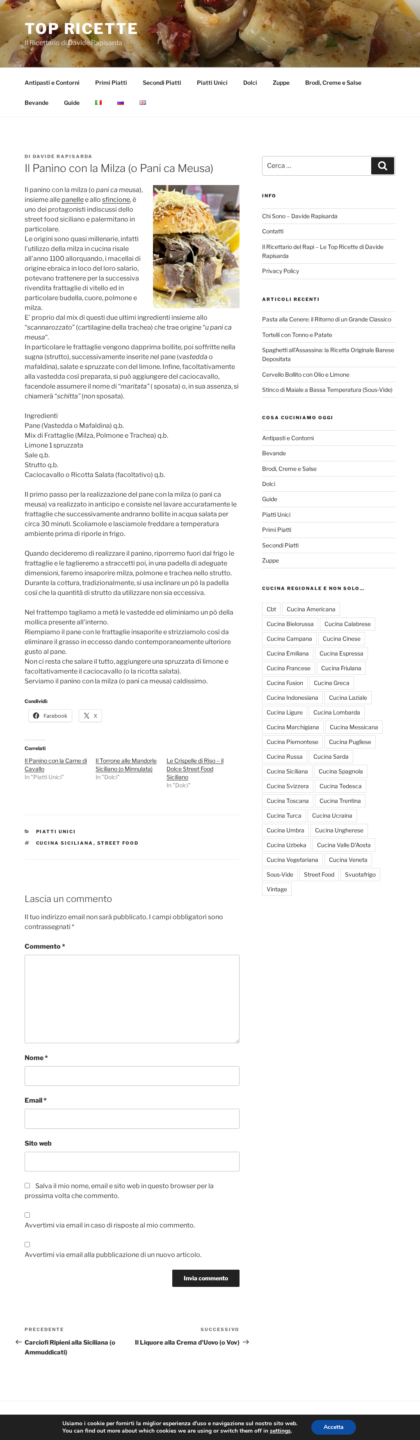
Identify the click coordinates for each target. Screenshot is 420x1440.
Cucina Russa (285, 756)
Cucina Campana (289, 638)
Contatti (272, 231)
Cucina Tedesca (341, 785)
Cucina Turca (284, 815)
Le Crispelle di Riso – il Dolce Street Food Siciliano (195, 768)
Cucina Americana (311, 609)
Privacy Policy (280, 270)
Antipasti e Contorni (52, 82)
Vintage (277, 889)
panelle (73, 199)
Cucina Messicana (354, 726)
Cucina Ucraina (332, 815)
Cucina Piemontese (292, 741)
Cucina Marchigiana (293, 726)
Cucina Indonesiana (292, 697)
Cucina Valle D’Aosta (344, 844)
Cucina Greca (331, 682)
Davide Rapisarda (63, 156)
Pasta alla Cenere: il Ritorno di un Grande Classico (326, 319)
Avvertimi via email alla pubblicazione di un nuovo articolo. (113, 1255)
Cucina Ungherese (339, 830)
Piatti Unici (212, 82)
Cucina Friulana (341, 668)
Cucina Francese (288, 668)
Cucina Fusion (285, 682)
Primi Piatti (111, 82)
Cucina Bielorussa (290, 623)
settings (280, 1431)
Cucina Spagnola (341, 771)
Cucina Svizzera (288, 785)
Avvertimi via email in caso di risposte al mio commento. (110, 1225)
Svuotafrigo (360, 874)
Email (36, 1100)
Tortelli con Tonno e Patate (297, 334)
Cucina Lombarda (336, 712)
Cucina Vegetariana (292, 859)
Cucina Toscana (288, 800)
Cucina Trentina (340, 800)
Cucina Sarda (331, 756)
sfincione (116, 199)
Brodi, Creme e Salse (333, 82)
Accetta (334, 1427)
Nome (36, 1058)
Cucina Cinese (342, 638)
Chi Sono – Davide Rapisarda (300, 215)
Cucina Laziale (348, 697)
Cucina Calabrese (347, 623)
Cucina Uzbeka (286, 844)
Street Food (118, 843)
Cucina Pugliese (350, 741)
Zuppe (281, 82)
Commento (45, 946)
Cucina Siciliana (65, 843)
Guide (72, 102)
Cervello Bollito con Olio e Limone (305, 374)
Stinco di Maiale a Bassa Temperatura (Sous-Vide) (327, 389)
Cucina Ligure (285, 712)
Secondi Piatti (162, 82)
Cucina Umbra (285, 830)
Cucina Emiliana (288, 653)
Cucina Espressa (341, 653)
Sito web (38, 1143)
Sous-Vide (280, 874)
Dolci (250, 82)
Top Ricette (82, 29)
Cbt (271, 609)
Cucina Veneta (348, 859)
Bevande (36, 102)
